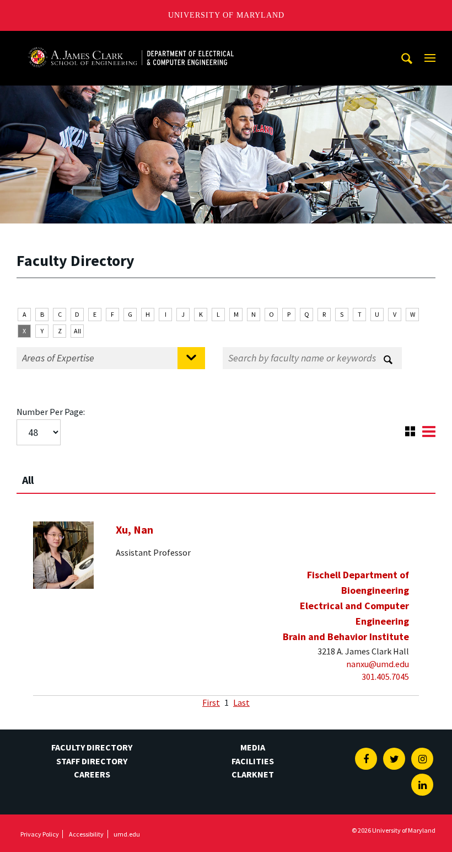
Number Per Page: (51, 411)
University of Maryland (226, 15)
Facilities (253, 760)
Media (252, 747)
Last (241, 702)
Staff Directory (91, 760)
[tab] (226, 475)
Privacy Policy (39, 834)
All (77, 331)
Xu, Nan (134, 530)
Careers (92, 774)
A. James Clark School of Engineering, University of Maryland (131, 41)
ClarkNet (253, 774)
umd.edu (127, 834)
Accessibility (86, 834)
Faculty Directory (91, 747)
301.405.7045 (385, 676)
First (211, 702)
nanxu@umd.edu (377, 663)
